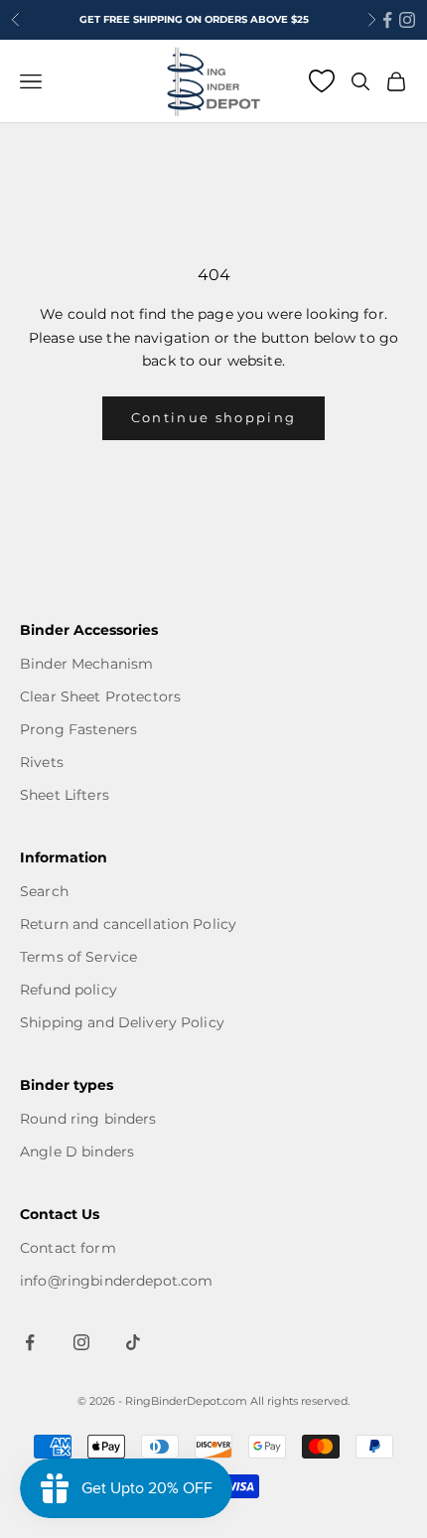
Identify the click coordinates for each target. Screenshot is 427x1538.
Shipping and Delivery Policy (122, 1022)
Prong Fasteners (78, 729)
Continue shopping (214, 417)
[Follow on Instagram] (407, 20)
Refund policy (68, 990)
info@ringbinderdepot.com (116, 1281)
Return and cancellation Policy (128, 924)
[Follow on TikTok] (133, 1342)
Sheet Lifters (64, 795)
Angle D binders (77, 1151)
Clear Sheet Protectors (100, 696)
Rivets (42, 762)
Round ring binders (88, 1119)
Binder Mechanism (86, 664)
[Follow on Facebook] (387, 20)
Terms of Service (78, 957)
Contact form (68, 1248)
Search (44, 891)
